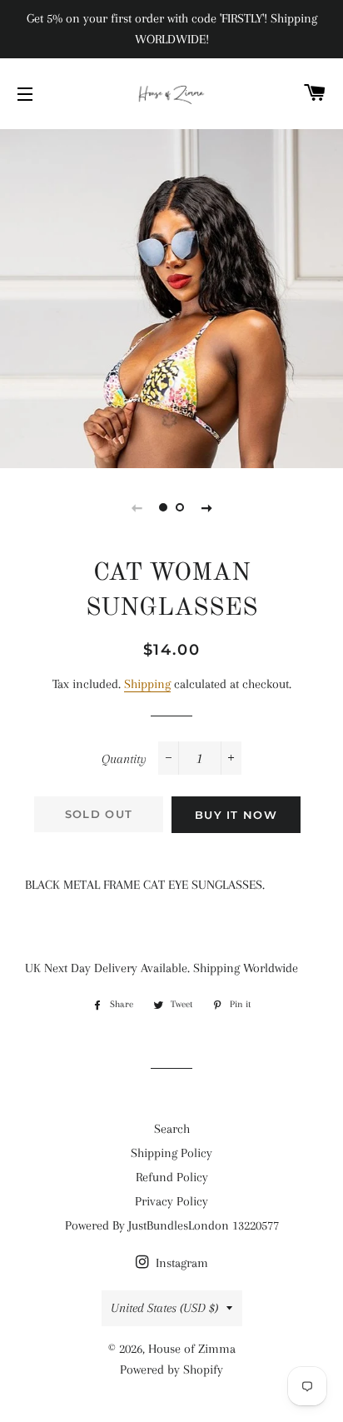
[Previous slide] (136, 507)
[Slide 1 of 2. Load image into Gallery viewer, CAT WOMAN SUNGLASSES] (163, 507)
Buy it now (236, 814)
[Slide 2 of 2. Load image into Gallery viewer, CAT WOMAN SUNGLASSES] (180, 507)
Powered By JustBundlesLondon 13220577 (172, 1225)
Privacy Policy (171, 1201)
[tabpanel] (171, 296)
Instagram (180, 1262)
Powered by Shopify (171, 1369)
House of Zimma (192, 1348)
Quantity (124, 758)
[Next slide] (206, 507)
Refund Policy (172, 1177)
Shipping (147, 683)
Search (172, 1128)
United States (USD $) (164, 1307)
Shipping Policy (171, 1152)
